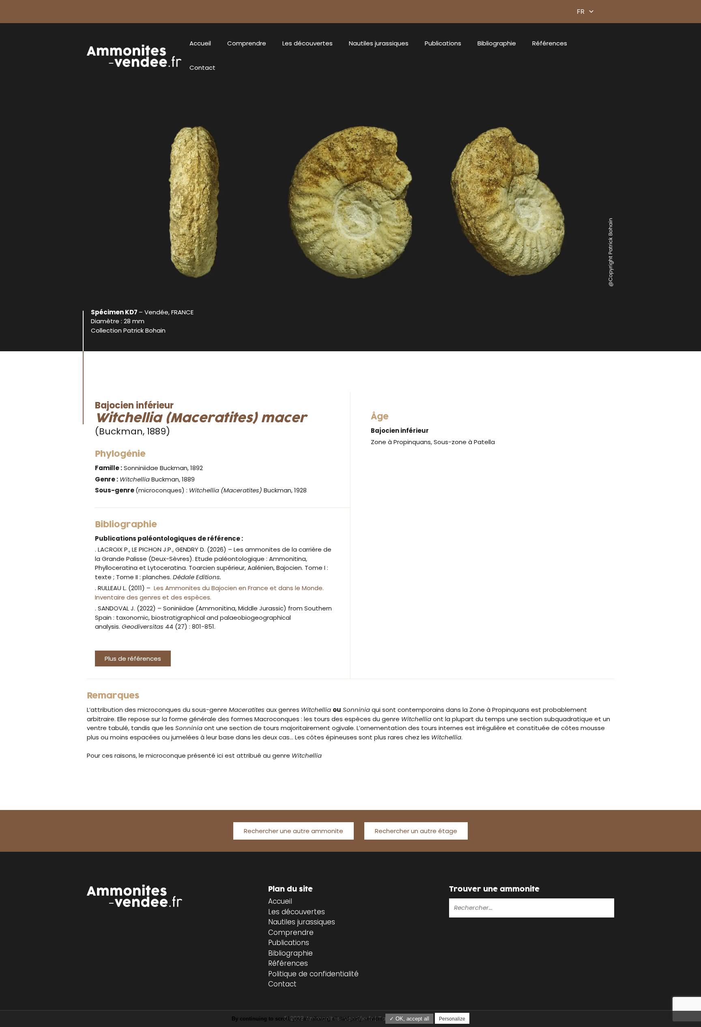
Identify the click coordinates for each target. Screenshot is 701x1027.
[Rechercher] (582, 907)
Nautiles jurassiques (379, 43)
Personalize (452, 1019)
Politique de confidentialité (313, 974)
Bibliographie (496, 43)
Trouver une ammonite (494, 889)
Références (549, 43)
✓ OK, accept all (409, 1019)
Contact (202, 67)
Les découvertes (307, 43)
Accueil (200, 43)
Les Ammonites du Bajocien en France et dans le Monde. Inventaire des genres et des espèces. (209, 593)
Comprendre (246, 43)
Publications (443, 43)
